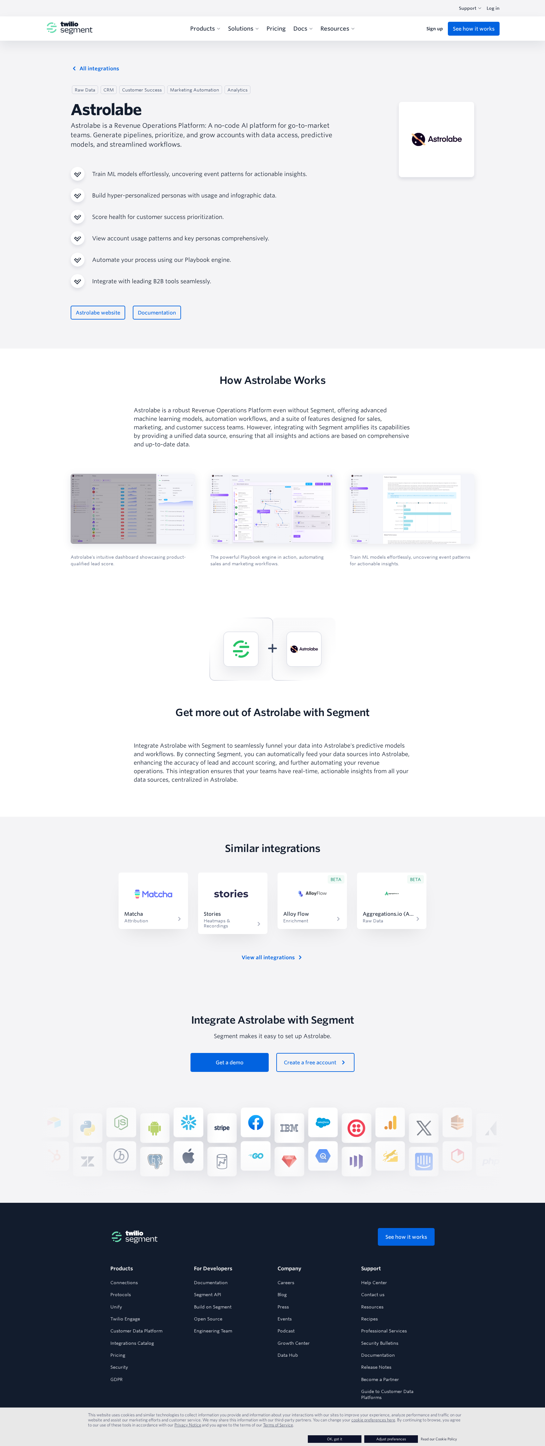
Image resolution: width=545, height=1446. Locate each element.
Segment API (207, 1294)
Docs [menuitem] (300, 28)
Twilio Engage (125, 1319)
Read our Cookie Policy (439, 1439)
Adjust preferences (391, 1439)
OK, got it (334, 1439)
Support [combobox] (468, 8)
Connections (124, 1282)
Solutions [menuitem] (240, 28)
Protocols (120, 1294)
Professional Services (384, 1331)
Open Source (208, 1319)
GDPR (116, 1379)
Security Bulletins (379, 1343)
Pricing (117, 1355)
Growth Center (294, 1343)
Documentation (211, 1282)
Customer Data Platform (136, 1331)
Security (119, 1367)
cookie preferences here (373, 1419)
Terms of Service (278, 1424)
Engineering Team (213, 1331)
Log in (493, 8)
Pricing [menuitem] (276, 28)
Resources (372, 1307)
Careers (286, 1282)
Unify (116, 1307)
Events (285, 1319)
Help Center (374, 1282)
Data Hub (288, 1355)
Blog (282, 1294)
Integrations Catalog (132, 1343)
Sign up (434, 29)
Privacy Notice (187, 1424)
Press (283, 1307)
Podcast (286, 1331)
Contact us (372, 1294)
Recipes (369, 1319)
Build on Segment (212, 1307)
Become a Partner (380, 1379)
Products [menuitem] (202, 28)
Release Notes (376, 1367)
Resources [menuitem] (334, 28)
